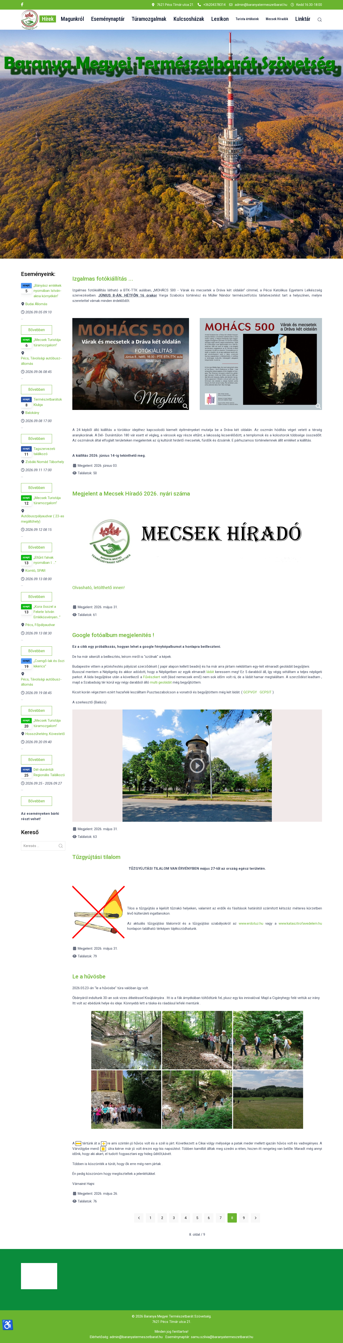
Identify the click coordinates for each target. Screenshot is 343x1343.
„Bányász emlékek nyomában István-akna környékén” (47, 290)
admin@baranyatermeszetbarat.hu (261, 5)
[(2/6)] (126, 1099)
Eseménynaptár (108, 19)
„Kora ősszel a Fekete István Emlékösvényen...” (47, 612)
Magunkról (72, 19)
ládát (210, 672)
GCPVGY (250, 692)
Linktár (302, 19)
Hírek (48, 19)
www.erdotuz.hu (251, 923)
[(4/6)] (197, 1099)
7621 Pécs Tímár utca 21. (171, 1322)
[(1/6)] (126, 1040)
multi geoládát (160, 682)
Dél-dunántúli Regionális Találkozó (49, 772)
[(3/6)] (197, 1040)
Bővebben (36, 330)
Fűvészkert (151, 677)
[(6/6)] (268, 1099)
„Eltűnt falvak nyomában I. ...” (45, 560)
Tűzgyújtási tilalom (96, 857)
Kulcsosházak (188, 19)
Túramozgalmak (149, 19)
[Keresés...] (60, 846)
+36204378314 (214, 5)
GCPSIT (266, 692)
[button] (29, 20)
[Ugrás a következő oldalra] (255, 1218)
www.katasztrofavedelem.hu (300, 923)
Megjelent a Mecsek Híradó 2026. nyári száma (131, 493)
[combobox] (43, 846)
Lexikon (220, 19)
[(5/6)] (268, 1040)
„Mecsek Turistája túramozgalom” (47, 342)
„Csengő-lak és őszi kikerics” (49, 663)
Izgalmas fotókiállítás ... (102, 278)
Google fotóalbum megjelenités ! (113, 635)
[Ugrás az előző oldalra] (139, 1218)
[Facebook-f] (22, 5)
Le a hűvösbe (88, 976)
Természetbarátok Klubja (48, 402)
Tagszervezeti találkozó (44, 451)
